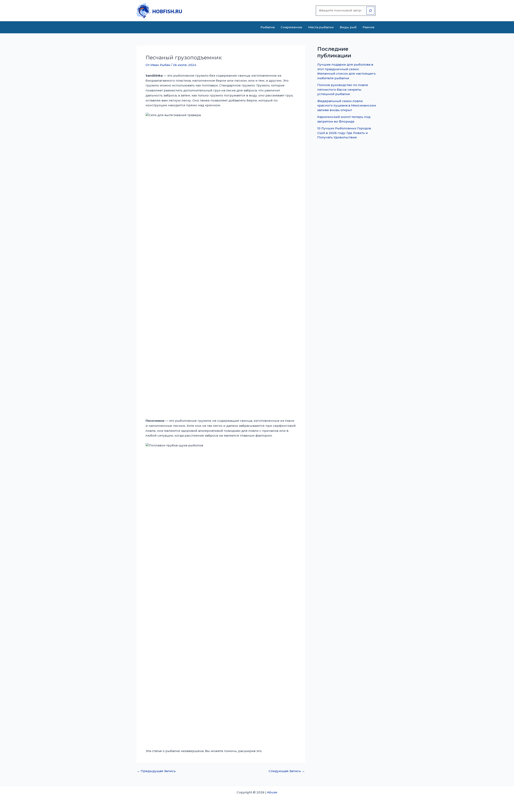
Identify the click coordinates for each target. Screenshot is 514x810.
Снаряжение (291, 27)
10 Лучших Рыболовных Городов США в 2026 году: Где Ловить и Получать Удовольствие (344, 132)
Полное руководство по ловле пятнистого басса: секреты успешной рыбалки (342, 89)
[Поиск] (370, 11)
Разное (368, 27)
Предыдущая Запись (156, 770)
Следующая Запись (287, 770)
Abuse (272, 792)
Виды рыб (348, 27)
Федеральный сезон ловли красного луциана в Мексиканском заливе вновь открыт (346, 105)
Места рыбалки (321, 27)
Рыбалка (267, 27)
